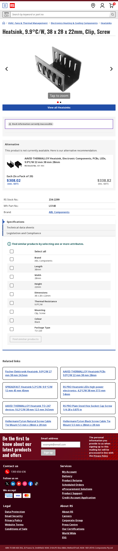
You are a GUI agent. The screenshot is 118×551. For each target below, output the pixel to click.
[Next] (111, 69)
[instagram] (24, 483)
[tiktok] (36, 483)
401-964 (40, 165)
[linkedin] (13, 483)
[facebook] (30, 483)
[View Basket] (112, 5)
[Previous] (6, 69)
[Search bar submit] (112, 14)
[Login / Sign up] (102, 5)
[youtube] (19, 483)
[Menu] (4, 5)
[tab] (59, 222)
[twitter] (7, 483)
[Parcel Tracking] (93, 5)
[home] (3, 23)
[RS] (12, 5)
